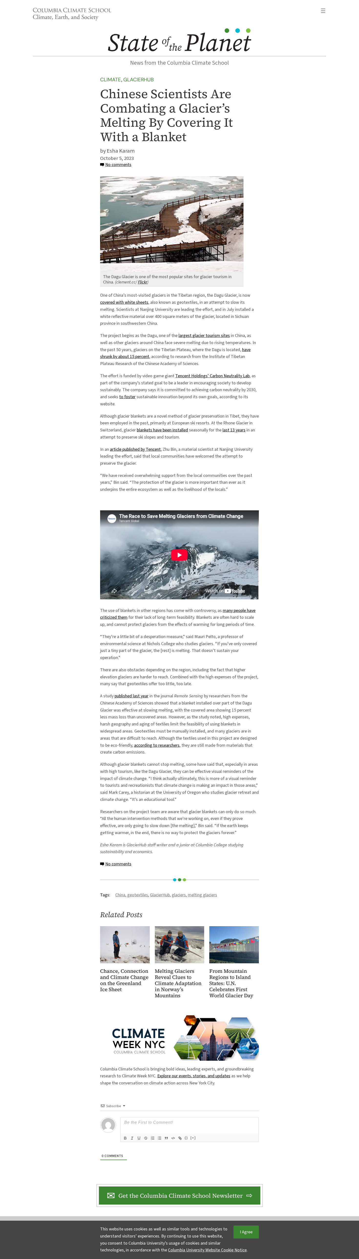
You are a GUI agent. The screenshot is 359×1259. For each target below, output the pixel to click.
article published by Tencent (135, 449)
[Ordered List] (152, 1138)
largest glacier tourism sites (204, 336)
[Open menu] (323, 11)
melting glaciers (202, 895)
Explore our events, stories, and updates (193, 1076)
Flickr (142, 282)
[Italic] (132, 1138)
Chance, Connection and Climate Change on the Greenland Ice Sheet (124, 980)
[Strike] (145, 1138)
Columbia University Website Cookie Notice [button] (207, 1250)
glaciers (179, 895)
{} (186, 1138)
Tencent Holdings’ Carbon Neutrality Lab (212, 376)
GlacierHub (138, 79)
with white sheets (132, 302)
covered (108, 302)
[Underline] (139, 1138)
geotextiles (137, 895)
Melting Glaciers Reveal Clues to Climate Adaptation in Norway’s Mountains (178, 983)
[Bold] (125, 1138)
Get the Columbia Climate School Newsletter (180, 1196)
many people (235, 611)
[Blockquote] (166, 1138)
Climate (110, 79)
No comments (118, 165)
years (240, 430)
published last (128, 696)
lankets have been (155, 430)
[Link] (180, 1138)
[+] (193, 1138)
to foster (127, 397)
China (120, 895)
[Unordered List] (159, 1138)
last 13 (229, 430)
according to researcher (156, 745)
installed (180, 430)
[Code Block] (173, 1138)
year (144, 696)
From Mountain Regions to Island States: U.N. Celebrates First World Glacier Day (231, 983)
